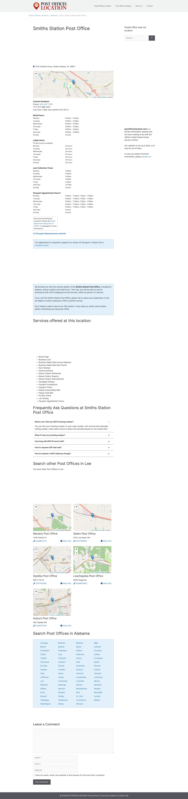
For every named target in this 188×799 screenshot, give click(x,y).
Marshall (97, 685)
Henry (60, 673)
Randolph (98, 692)
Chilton (79, 650)
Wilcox (61, 704)
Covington (98, 658)
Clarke (43, 654)
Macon (97, 681)
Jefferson (44, 677)
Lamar (61, 677)
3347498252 (81, 541)
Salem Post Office (84, 533)
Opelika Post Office (45, 576)
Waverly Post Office (45, 533)
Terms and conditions (108, 796)
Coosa (79, 658)
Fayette (43, 670)
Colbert (43, 658)
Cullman (61, 662)
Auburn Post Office (45, 618)
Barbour (79, 643)
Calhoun (97, 647)
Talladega (44, 700)
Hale (42, 673)
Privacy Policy (93, 796)
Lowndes (80, 681)
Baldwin (61, 643)
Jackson (97, 673)
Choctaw (98, 650)
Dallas (96, 662)
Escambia (80, 666)
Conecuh (62, 658)
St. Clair (79, 696)
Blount (43, 647)
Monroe (61, 689)
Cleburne (80, 654)
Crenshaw (44, 662)
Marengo (62, 685)
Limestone (62, 681)
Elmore (61, 666)
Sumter (97, 696)
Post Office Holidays (123, 6)
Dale (78, 662)
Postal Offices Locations (39, 15)
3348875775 (41, 541)
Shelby (61, 696)
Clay (60, 654)
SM (127, 796)
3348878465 (81, 583)
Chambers (44, 650)
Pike (78, 692)
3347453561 (41, 583)
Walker (97, 700)
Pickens (61, 692)
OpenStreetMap (102, 97)
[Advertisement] (73, 50)
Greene (97, 670)
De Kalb (43, 666)
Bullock (61, 647)
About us (139, 6)
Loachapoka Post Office (88, 576)
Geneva (79, 670)
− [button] (36, 77)
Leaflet (94, 97)
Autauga (44, 643)
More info (67, 541)
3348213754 (41, 626)
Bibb (96, 643)
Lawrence (98, 677)
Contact (150, 6)
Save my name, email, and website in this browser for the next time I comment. (70, 775)
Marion (79, 685)
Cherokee (62, 650)
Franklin (61, 670)
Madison (44, 685)
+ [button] (36, 73)
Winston (79, 704)
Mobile (43, 689)
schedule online (42, 245)
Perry (42, 692)
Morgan (97, 689)
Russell (43, 696)
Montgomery (81, 689)
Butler (78, 647)
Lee (61, 15)
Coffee (97, 654)
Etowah (97, 666)
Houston (80, 673)
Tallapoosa (63, 700)
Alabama (54, 15)
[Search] (152, 38)
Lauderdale (81, 677)
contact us (146, 157)
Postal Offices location (102, 6)
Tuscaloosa (81, 700)
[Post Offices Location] (49, 6)
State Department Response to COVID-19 (44, 223)
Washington (45, 704)
